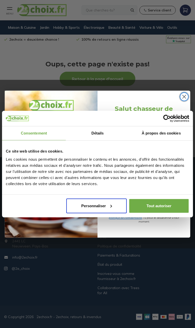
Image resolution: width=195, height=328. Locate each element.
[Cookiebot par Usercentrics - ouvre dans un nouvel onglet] (167, 118)
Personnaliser (93, 205)
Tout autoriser (159, 205)
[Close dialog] (184, 97)
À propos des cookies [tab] (161, 133)
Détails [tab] (97, 133)
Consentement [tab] (34, 133)
